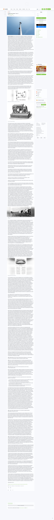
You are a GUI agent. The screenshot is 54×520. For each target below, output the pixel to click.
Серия (10, 14)
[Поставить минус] (5, 14)
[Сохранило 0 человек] (11, 490)
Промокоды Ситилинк (38, 132)
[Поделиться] (13, 490)
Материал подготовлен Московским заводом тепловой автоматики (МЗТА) (17, 484)
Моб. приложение (38, 125)
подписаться (43, 104)
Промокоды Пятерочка (39, 129)
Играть (41, 74)
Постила (37, 134)
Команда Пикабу (38, 124)
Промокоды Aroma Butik (39, 130)
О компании (42, 124)
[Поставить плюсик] (5, 11)
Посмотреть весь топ (38, 97)
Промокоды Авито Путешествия (40, 133)
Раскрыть (21, 505)
